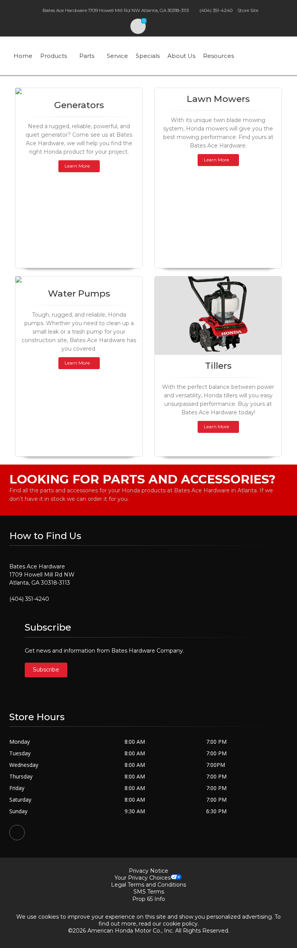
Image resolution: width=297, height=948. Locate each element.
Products (53, 55)
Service (117, 55)
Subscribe (46, 669)
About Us (181, 55)
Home (23, 55)
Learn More (77, 166)
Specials (148, 55)
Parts (86, 55)
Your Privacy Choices (142, 877)
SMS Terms (148, 891)
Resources (218, 55)
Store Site (247, 10)
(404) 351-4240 (216, 10)
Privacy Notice (148, 870)
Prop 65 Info (148, 898)
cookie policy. (181, 923)
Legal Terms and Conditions (148, 884)
